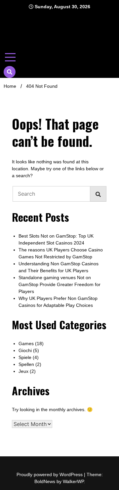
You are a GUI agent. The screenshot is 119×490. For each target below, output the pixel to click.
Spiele (25, 357)
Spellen (26, 364)
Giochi (25, 350)
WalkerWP (73, 481)
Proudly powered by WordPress (50, 474)
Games (26, 343)
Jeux (23, 371)
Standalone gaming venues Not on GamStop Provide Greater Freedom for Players (59, 284)
